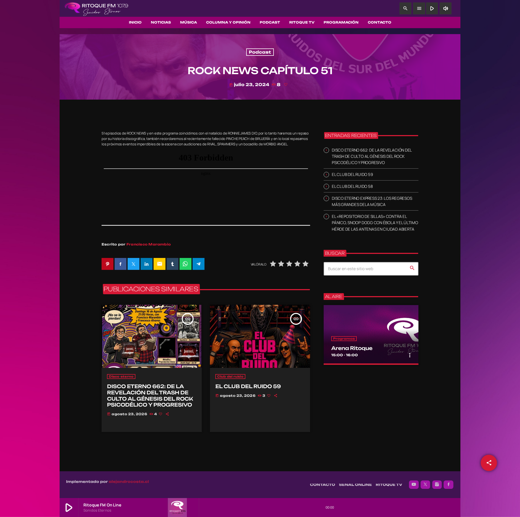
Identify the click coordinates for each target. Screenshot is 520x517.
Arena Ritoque (351, 348)
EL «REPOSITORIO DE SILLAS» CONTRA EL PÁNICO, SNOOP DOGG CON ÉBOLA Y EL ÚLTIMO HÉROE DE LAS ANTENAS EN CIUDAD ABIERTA (375, 223)
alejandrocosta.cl (129, 482)
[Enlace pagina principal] (96, 8)
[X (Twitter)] (425, 484)
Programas (344, 339)
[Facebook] (448, 484)
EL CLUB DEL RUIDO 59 (248, 387)
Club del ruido (230, 376)
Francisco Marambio (148, 244)
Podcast (260, 52)
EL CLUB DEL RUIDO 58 (352, 186)
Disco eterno (121, 376)
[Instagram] (437, 484)
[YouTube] (414, 484)
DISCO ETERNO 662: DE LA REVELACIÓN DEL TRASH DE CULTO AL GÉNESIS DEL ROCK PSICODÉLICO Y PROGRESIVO (150, 396)
